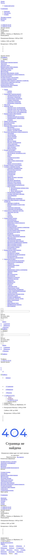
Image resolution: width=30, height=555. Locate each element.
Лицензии (7, 11)
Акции (3, 502)
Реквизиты (4, 464)
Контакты (3, 466)
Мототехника (4, 476)
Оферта (3, 544)
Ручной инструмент (6, 486)
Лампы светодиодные (7, 480)
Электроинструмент (6, 481)
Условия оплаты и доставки (8, 461)
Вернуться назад (11, 457)
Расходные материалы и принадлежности (12, 484)
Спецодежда (4, 489)
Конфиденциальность (7, 542)
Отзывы (6, 14)
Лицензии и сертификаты (8, 463)
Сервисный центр (9, 5)
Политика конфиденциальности (10, 467)
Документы (7, 13)
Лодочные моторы (6, 478)
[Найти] (2, 319)
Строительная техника (7, 490)
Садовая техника (5, 472)
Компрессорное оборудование (9, 475)
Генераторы (4, 473)
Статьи (3, 504)
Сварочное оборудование (8, 487)
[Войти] (1, 365)
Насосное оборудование (7, 483)
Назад (10, 397)
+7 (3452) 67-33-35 (6, 24)
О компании (4, 495)
